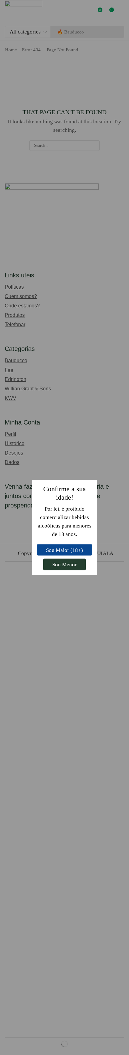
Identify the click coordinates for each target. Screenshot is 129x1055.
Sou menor (64, 565)
